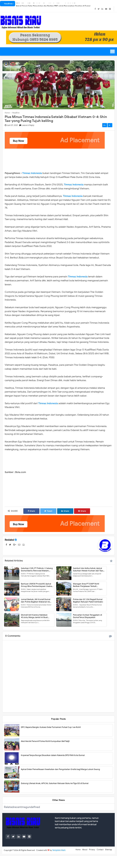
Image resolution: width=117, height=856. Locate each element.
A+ (104, 125)
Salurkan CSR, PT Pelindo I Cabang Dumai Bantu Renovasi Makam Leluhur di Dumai (37, 569)
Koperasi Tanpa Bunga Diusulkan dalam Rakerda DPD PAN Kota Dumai (53, 755)
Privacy (92, 849)
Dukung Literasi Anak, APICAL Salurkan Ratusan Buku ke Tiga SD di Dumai (54, 783)
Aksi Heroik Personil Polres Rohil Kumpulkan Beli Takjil (45, 741)
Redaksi (9, 539)
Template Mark (59, 850)
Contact (100, 849)
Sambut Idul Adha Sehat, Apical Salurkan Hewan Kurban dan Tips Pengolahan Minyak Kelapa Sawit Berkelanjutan (88, 569)
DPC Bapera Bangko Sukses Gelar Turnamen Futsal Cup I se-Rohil (51, 727)
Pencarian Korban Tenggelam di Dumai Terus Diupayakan (87, 616)
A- (110, 125)
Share (32, 511)
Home (78, 849)
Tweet (49, 511)
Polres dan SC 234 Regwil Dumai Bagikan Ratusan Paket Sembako (88, 600)
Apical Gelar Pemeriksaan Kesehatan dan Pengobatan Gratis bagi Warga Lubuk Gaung (60, 769)
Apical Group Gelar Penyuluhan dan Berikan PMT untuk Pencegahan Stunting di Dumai (53, 3)
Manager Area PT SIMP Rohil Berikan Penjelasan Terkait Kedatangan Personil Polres (86, 584)
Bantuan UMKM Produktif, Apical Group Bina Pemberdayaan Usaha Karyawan (36, 584)
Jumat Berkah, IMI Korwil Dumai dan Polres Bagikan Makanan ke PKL (35, 600)
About (84, 849)
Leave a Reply (28, 125)
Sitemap (108, 849)
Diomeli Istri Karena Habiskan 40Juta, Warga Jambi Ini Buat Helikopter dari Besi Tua (34, 616)
